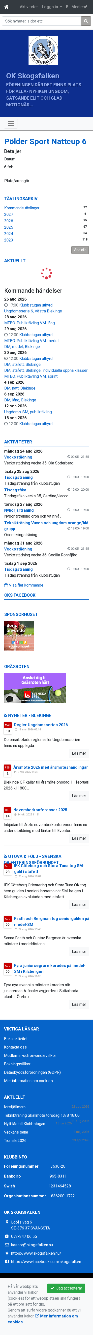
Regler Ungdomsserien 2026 (41, 724)
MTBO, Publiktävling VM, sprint (31, 376)
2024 (8, 233)
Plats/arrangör (16, 180)
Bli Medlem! (76, 6)
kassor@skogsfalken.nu (32, 1245)
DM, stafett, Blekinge (22, 364)
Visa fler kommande (25, 585)
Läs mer (79, 753)
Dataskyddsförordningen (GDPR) (32, 1072)
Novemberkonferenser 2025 (40, 810)
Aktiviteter (29, 6)
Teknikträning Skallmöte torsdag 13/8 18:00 (42, 1115)
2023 (8, 240)
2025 (8, 227)
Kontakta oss (15, 1047)
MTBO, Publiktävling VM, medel (31, 340)
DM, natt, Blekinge (19, 388)
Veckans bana (16, 1132)
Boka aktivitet (16, 1038)
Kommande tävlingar (21, 208)
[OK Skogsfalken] (43, 50)
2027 (8, 214)
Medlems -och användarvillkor (30, 1055)
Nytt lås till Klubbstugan (24, 1123)
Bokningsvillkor (17, 1064)
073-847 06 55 (24, 1236)
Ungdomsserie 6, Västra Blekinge (33, 311)
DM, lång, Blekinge (20, 400)
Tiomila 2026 (15, 1140)
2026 (8, 221)
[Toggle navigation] (11, 124)
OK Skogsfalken (33, 75)
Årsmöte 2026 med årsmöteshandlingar (50, 767)
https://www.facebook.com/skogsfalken (46, 1261)
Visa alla (80, 250)
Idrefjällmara (15, 1107)
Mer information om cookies (28, 1080)
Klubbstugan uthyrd (36, 305)
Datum (9, 159)
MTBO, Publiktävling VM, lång (29, 323)
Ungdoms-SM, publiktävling (28, 412)
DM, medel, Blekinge (22, 346)
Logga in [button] (50, 6)
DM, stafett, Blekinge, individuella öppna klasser (46, 370)
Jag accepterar (68, 1288)
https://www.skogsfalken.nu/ (36, 1253)
